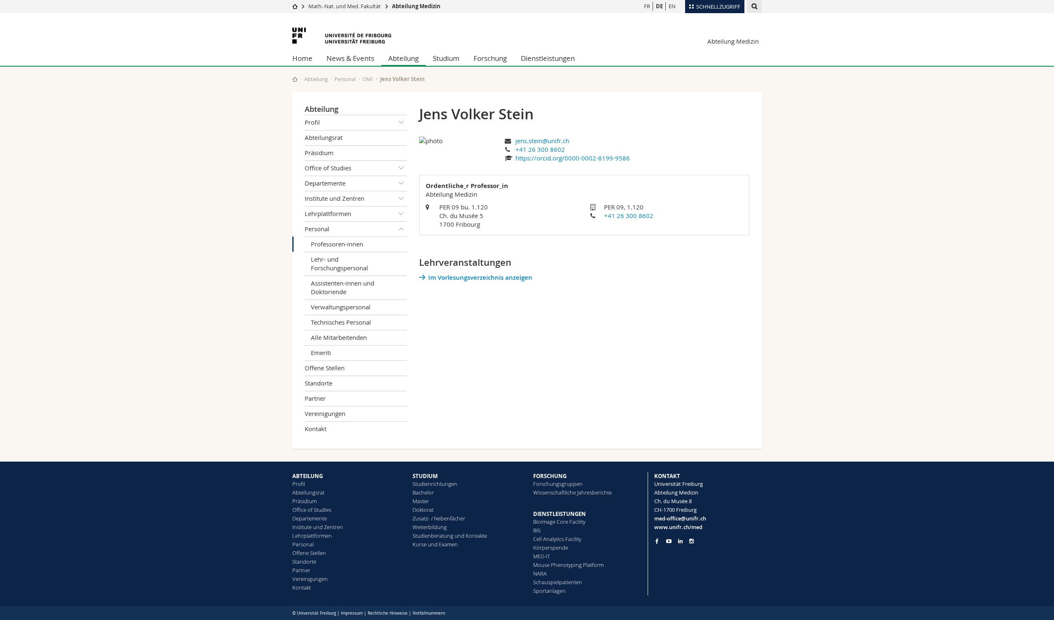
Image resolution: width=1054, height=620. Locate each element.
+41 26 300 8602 (540, 149)
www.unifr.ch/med (678, 527)
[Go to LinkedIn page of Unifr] (680, 541)
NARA (540, 573)
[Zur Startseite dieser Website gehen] (295, 79)
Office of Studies (328, 168)
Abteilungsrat (324, 137)
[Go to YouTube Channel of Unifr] (669, 541)
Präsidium (319, 153)
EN (672, 6)
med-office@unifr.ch (680, 518)
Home (302, 58)
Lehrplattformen (328, 213)
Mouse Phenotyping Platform (568, 565)
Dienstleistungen (548, 58)
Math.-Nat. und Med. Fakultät (344, 6)
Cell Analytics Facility (557, 539)
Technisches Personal (341, 322)
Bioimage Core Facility (559, 521)
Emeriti (321, 352)
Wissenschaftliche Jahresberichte (572, 492)
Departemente (325, 183)
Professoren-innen (337, 244)
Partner (315, 398)
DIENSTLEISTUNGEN (559, 514)
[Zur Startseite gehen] (295, 6)
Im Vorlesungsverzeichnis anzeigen (480, 277)
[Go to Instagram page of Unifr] (691, 541)
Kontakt (315, 429)
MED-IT (541, 556)
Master (421, 501)
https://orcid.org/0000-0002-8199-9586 (572, 158)
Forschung (490, 58)
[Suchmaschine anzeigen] (754, 6)
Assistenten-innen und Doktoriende (342, 287)
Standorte (318, 383)
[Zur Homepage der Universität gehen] (341, 36)
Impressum (352, 613)
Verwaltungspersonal (341, 307)
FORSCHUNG (550, 476)
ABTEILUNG (307, 476)
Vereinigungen (325, 413)
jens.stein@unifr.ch (542, 141)
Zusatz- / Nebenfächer (439, 518)
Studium (446, 58)
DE (659, 6)
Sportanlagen (549, 590)
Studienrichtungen (435, 484)
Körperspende (550, 547)
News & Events (350, 58)
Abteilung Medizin (416, 6)
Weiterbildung (430, 527)
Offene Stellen (325, 368)
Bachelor (423, 492)
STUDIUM (425, 476)
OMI (367, 79)
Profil (312, 122)
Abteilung (403, 58)
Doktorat (423, 509)
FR (647, 6)
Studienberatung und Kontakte (450, 535)
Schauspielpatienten (557, 582)
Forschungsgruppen (558, 484)
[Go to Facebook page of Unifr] (657, 541)
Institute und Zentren (334, 198)
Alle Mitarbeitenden (339, 337)
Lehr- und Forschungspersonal (339, 263)
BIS (537, 530)
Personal (345, 79)
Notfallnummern (429, 613)
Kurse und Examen (435, 544)
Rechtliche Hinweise (388, 613)
